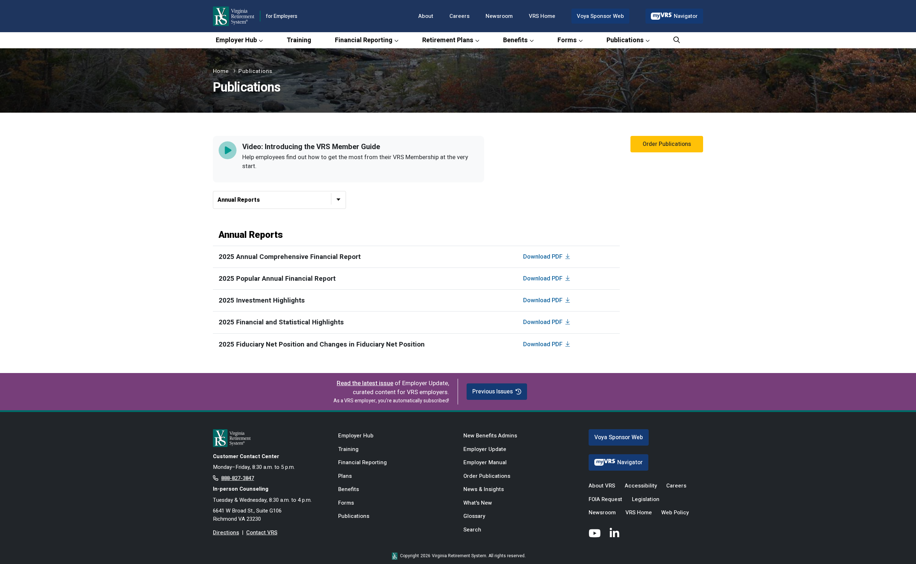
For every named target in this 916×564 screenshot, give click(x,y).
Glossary (474, 516)
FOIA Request (605, 499)
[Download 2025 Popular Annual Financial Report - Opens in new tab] (568, 278)
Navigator (686, 16)
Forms (567, 40)
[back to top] (896, 544)
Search (472, 530)
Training (299, 40)
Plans (345, 476)
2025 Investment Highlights (262, 300)
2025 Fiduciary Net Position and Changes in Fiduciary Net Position (322, 344)
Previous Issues (492, 391)
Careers (459, 16)
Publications (625, 40)
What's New (477, 503)
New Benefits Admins (490, 436)
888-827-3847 (237, 478)
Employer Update (484, 449)
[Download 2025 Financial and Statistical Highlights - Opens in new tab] (568, 322)
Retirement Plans (447, 40)
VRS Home (542, 16)
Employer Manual (485, 462)
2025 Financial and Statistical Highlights (281, 322)
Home (221, 71)
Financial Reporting (364, 40)
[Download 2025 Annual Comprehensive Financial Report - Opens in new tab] (568, 256)
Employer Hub (236, 40)
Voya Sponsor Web (600, 16)
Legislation (645, 499)
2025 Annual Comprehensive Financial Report (290, 257)
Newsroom (499, 16)
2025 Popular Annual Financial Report (277, 279)
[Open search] (677, 40)
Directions (226, 532)
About (425, 16)
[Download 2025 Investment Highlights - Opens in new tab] (568, 300)
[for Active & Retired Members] (270, 438)
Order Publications (667, 144)
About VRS (602, 486)
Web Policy (675, 512)
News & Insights (483, 489)
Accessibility (641, 486)
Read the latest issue (365, 383)
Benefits (515, 40)
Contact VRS (261, 532)
